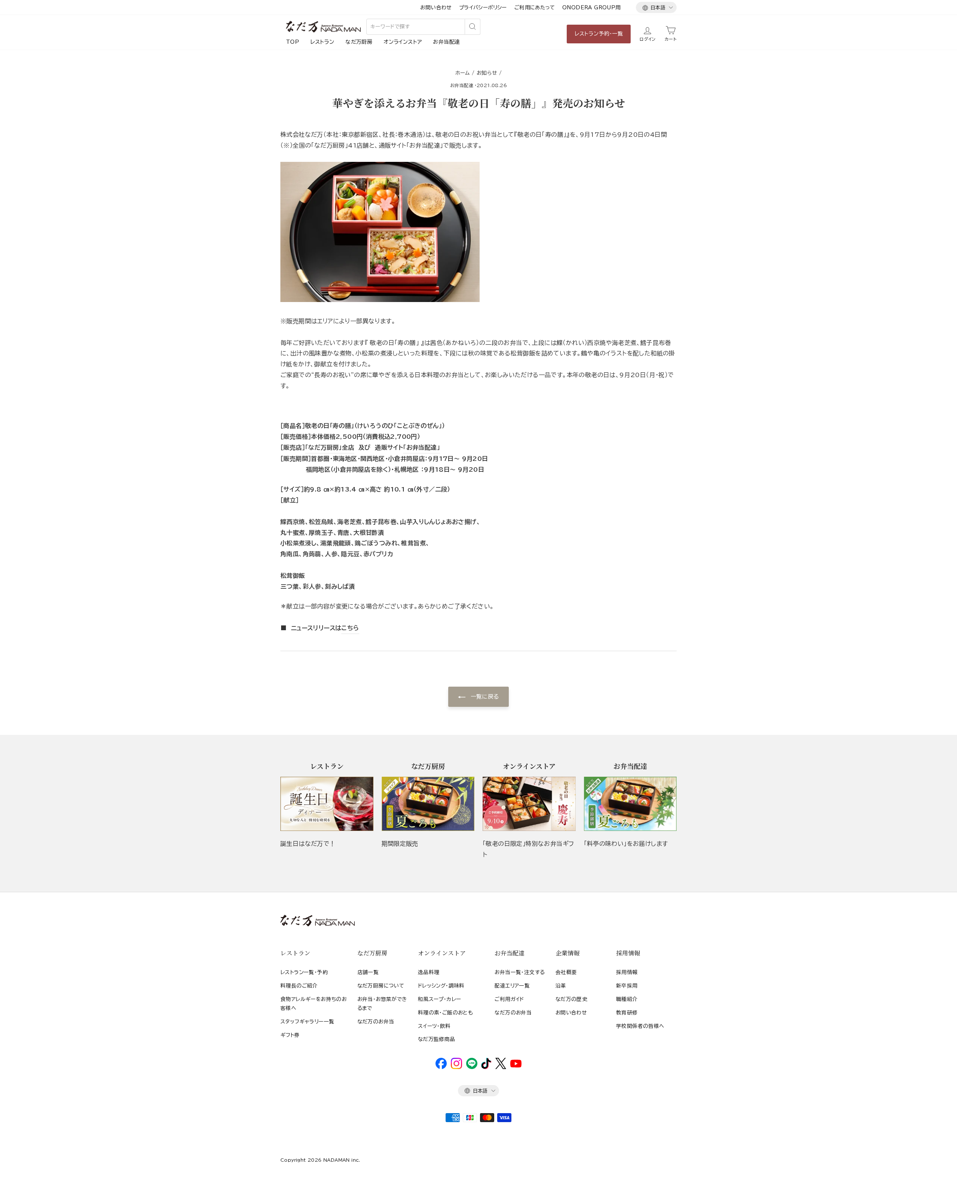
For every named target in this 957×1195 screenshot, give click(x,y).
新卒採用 (627, 985)
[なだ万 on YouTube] (515, 1065)
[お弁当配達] (630, 804)
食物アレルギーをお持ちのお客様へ (313, 1004)
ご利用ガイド (509, 999)
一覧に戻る (483, 696)
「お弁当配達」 (421, 447)
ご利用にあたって (534, 7)
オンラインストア (403, 41)
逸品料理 (429, 972)
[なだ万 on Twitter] (500, 1067)
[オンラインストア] (529, 804)
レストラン (322, 41)
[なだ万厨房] (428, 804)
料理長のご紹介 (299, 985)
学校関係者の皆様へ (640, 1026)
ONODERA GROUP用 (591, 7)
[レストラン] (326, 804)
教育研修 (627, 1012)
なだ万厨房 (358, 41)
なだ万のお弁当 (375, 1021)
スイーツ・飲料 (434, 1026)
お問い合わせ (435, 7)
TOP (292, 41)
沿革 (561, 985)
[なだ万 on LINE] (471, 1067)
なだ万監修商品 (436, 1039)
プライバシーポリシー (483, 7)
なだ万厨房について (380, 985)
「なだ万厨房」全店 (329, 447)
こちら (350, 628)
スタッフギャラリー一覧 (307, 1021)
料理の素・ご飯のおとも (445, 1012)
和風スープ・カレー (439, 999)
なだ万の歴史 (571, 999)
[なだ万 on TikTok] (486, 1067)
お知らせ (487, 73)
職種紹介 (627, 999)
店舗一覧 (368, 972)
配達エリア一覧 (512, 985)
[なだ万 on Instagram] (456, 1067)
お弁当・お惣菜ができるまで (382, 1004)
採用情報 (627, 972)
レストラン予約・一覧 (599, 33)
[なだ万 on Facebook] (441, 1067)
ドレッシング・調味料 (441, 985)
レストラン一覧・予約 (304, 972)
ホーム (462, 73)
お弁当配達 (446, 41)
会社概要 (566, 972)
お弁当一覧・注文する (520, 972)
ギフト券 (290, 1035)
